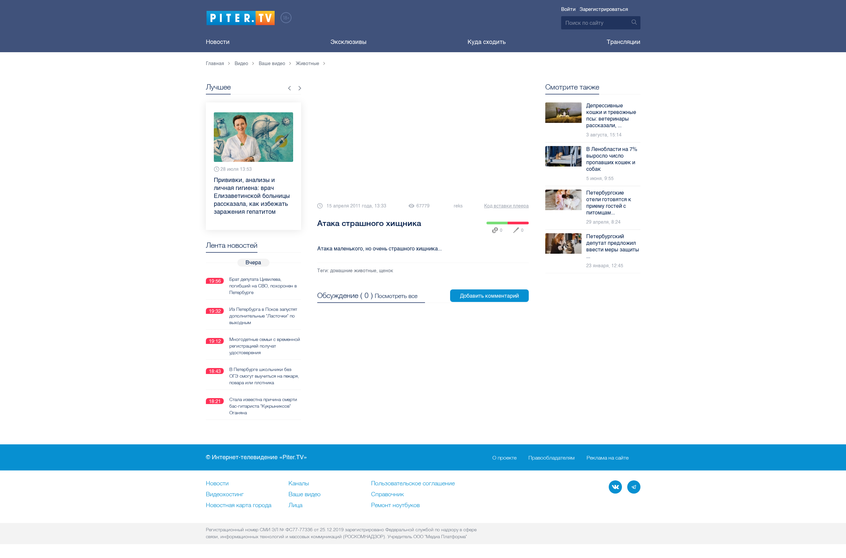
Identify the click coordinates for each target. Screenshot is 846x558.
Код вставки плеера (506, 206)
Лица (295, 505)
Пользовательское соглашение (413, 483)
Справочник (387, 494)
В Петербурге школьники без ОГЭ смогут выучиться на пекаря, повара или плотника (264, 376)
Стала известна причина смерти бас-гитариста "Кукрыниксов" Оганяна (263, 406)
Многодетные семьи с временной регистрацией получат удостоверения (264, 345)
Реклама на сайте (608, 457)
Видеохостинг (225, 494)
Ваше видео (304, 494)
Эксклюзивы (348, 42)
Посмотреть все (396, 296)
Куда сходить (487, 42)
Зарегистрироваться (604, 9)
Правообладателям (551, 457)
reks (458, 206)
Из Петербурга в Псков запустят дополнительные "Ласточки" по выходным (263, 315)
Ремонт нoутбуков (395, 505)
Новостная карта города (238, 505)
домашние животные (353, 271)
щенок (386, 271)
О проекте (504, 457)
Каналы (298, 483)
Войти (568, 9)
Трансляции (623, 42)
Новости (218, 42)
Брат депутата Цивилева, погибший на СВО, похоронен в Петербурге (263, 285)
